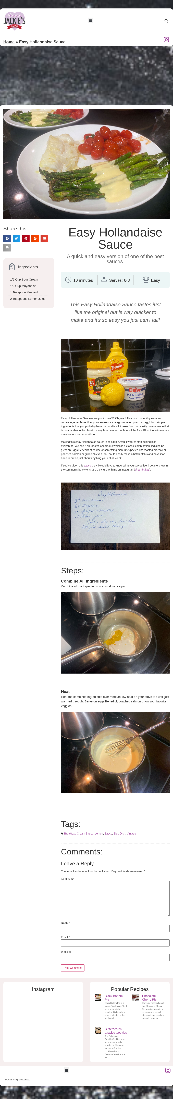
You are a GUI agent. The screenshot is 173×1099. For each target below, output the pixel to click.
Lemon (99, 833)
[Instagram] (166, 40)
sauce (87, 465)
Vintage (131, 833)
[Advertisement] (86, 80)
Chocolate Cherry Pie (149, 997)
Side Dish (119, 833)
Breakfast (70, 833)
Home (9, 42)
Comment (67, 878)
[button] (90, 20)
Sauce (108, 833)
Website (66, 952)
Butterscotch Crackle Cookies (116, 1030)
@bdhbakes (142, 469)
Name (65, 922)
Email (65, 937)
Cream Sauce (85, 833)
